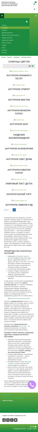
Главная (4, 25)
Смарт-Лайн (32, 429)
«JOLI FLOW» (22, 326)
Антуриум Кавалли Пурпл (19, 171)
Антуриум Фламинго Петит (19, 77)
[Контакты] (35, 426)
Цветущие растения (7, 32)
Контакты (4, 52)
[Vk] (4, 420)
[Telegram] (15, 420)
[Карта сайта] (33, 426)
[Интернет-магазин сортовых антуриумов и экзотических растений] (10, 3)
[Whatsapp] (12, 420)
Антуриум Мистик (19, 100)
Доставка (4, 50)
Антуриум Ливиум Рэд (19, 205)
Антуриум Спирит (19, 89)
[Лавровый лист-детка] (19, 179)
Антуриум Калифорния (19, 148)
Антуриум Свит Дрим (19, 159)
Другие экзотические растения (10, 35)
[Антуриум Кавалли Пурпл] (19, 165)
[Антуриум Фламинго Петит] (19, 71)
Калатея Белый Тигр (19, 194)
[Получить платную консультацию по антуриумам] (19, 298)
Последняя (7, 213)
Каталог (9, 57)
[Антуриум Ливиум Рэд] (19, 200)
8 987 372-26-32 (8, 400)
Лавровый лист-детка (19, 183)
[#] (36, 15)
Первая (6, 210)
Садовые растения (7, 38)
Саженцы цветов (26, 57)
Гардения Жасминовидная (19, 136)
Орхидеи (4, 30)
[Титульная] (31, 426)
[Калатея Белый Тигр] (19, 190)
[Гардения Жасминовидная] (19, 130)
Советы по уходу (6, 42)
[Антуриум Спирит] (19, 85)
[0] (34, 9)
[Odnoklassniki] (8, 420)
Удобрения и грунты (7, 40)
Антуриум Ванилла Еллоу (19, 112)
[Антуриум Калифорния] (19, 144)
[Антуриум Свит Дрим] (19, 155)
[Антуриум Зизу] (19, 120)
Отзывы (4, 45)
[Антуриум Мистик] (19, 95)
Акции (3, 47)
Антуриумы (5, 27)
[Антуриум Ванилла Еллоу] (19, 106)
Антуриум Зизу (19, 124)
